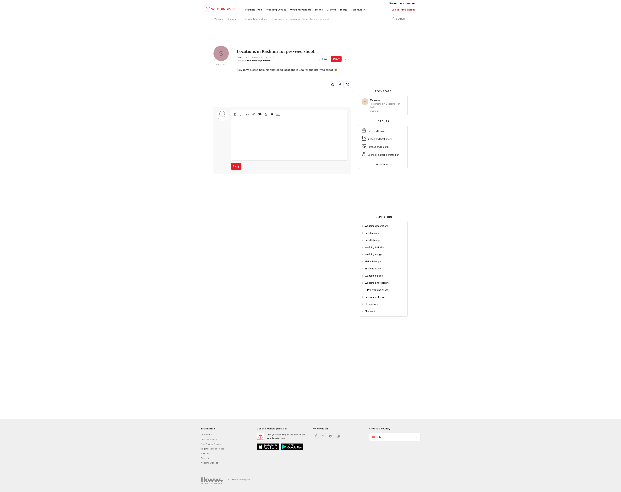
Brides (319, 9)
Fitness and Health (378, 147)
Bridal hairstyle (373, 268)
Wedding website (209, 462)
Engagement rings (375, 297)
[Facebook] (316, 436)
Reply (336, 59)
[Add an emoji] (259, 114)
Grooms (331, 9)
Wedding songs (373, 254)
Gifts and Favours (377, 131)
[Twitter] (323, 436)
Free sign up (408, 9)
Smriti (240, 57)
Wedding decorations (376, 226)
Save (324, 59)
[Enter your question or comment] (289, 137)
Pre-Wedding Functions (255, 19)
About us (205, 453)
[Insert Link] (253, 114)
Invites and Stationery (380, 139)
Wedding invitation (375, 247)
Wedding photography (377, 282)
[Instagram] (338, 436)
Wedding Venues (276, 9)
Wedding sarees (374, 275)
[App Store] (268, 449)
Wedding (218, 19)
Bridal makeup (372, 233)
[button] (332, 84)
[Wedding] (223, 10)
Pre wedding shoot (377, 290)
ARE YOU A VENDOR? (403, 3)
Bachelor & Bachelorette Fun (383, 154)
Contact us (206, 434)
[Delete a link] (247, 114)
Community (358, 9)
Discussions (278, 19)
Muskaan (375, 100)
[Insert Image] (265, 114)
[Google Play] (292, 449)
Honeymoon (371, 304)
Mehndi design (373, 261)
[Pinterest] (331, 436)
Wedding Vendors (300, 9)
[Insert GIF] (278, 114)
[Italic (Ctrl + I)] (241, 114)
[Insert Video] (272, 114)
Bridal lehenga (372, 240)
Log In (395, 9)
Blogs (343, 9)
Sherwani (370, 311)
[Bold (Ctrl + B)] (235, 114)
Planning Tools (253, 9)
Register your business (212, 448)
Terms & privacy (209, 439)
